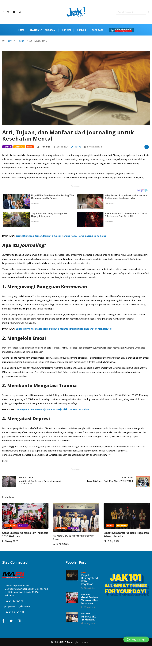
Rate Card (97, 30)
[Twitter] (8, 12)
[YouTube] (14, 12)
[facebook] (3, 12)
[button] (136, 639)
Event (110, 525)
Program (50, 30)
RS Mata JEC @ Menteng (88, 618)
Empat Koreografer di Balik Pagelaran (90, 579)
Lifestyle (19, 147)
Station (34, 30)
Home (21, 30)
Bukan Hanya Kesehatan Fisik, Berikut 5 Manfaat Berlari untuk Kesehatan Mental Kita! (63, 328)
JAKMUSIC (81, 30)
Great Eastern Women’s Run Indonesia (89, 600)
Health (21, 40)
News (30, 147)
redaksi (46, 146)
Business (10, 525)
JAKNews (66, 30)
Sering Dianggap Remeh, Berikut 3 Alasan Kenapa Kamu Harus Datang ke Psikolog (61, 235)
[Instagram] (19, 12)
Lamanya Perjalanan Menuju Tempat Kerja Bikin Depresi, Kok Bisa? (52, 409)
